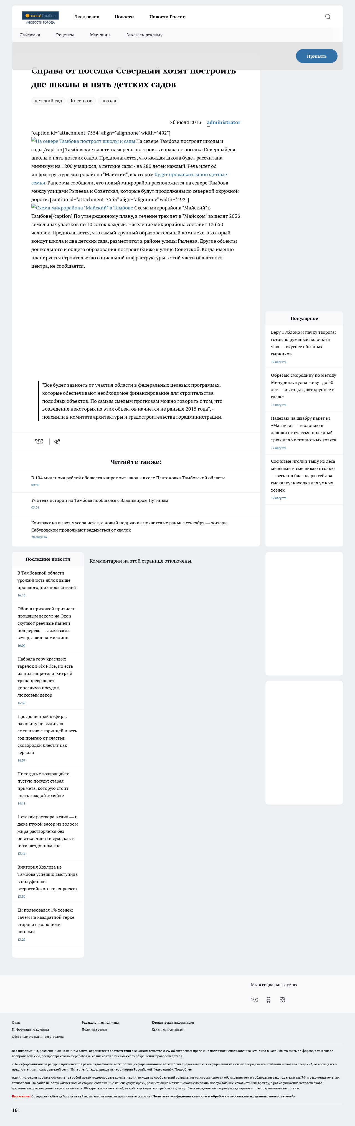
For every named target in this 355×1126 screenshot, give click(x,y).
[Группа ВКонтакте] (255, 999)
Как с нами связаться (168, 1029)
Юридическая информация (173, 1022)
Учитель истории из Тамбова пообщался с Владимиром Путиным (99, 503)
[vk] (40, 442)
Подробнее (183, 1069)
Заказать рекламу (144, 34)
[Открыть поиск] (327, 16)
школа (108, 100)
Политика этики (94, 1029)
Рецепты (65, 34)
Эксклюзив (87, 16)
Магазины (100, 34)
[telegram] (58, 442)
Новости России (167, 16)
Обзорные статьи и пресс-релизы (38, 1036)
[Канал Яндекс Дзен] (282, 999)
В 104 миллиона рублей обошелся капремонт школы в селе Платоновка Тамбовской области (128, 481)
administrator (223, 122)
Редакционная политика (100, 1022)
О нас (16, 1022)
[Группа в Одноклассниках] (268, 999)
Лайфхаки (30, 34)
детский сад (48, 100)
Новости (124, 16)
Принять (317, 56)
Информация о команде (30, 1029)
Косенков (82, 100)
